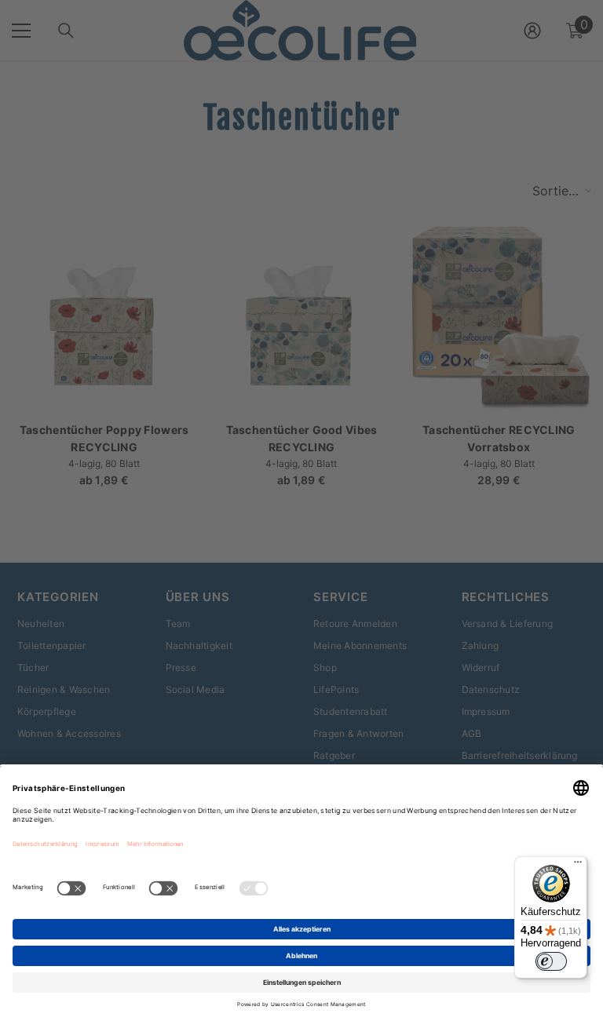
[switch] (551, 961)
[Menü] (577, 865)
